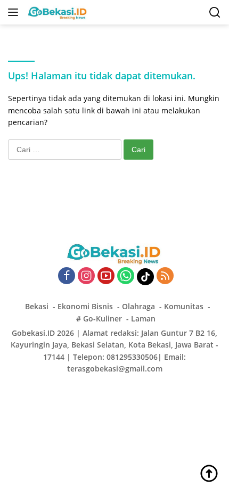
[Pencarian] (215, 12)
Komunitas (183, 306)
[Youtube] (105, 276)
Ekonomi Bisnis (85, 306)
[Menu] (15, 12)
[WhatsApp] (125, 276)
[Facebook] (66, 276)
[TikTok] (145, 276)
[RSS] (165, 276)
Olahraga (138, 306)
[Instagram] (86, 276)
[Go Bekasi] (56, 12)
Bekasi (36, 306)
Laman (143, 318)
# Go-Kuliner (99, 318)
